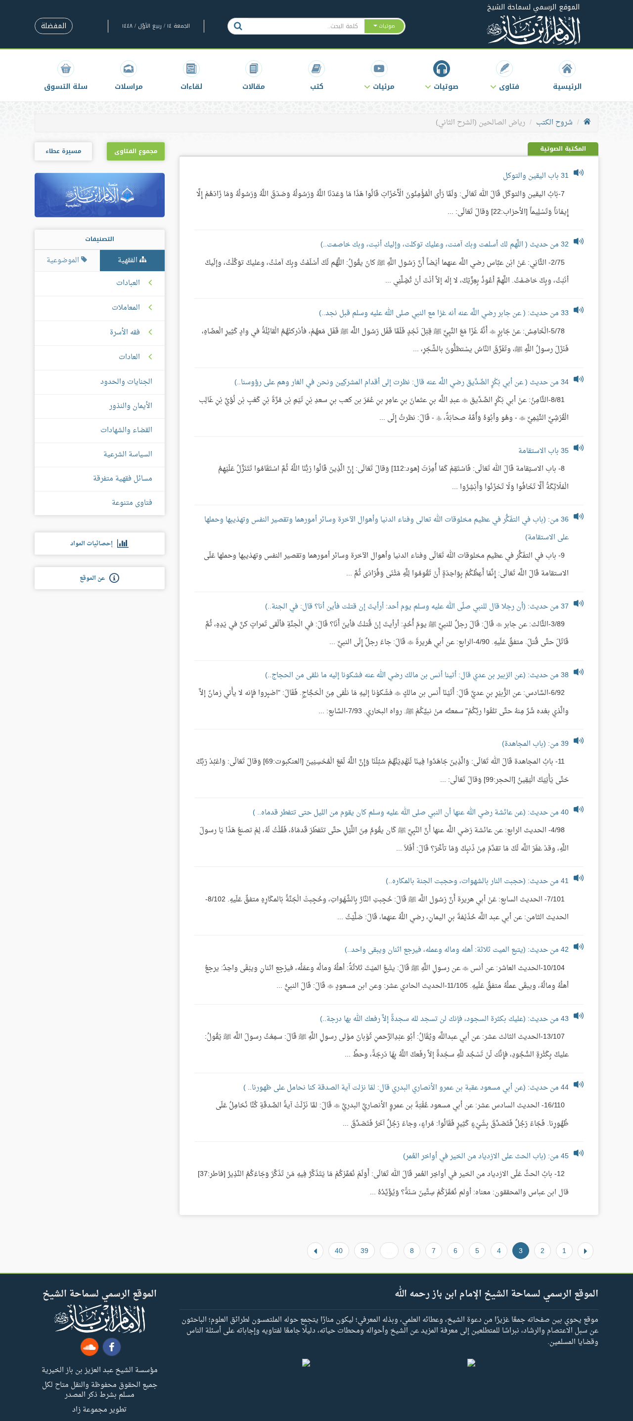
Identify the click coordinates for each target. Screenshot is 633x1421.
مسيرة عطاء (63, 151)
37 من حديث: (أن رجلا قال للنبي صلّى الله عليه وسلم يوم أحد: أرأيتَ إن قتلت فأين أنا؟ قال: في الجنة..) (417, 606)
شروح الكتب (554, 122)
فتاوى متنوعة (132, 503)
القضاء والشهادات (126, 430)
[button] (504, 75)
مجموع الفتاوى (135, 151)
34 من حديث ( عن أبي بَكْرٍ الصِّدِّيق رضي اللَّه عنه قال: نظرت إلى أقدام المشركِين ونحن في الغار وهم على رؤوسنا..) (401, 382)
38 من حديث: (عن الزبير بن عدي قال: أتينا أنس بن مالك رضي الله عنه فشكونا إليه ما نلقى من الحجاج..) (417, 675)
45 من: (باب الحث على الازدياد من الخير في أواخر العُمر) (486, 1156)
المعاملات (126, 308)
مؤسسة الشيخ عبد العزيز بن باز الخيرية (100, 1370)
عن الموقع (94, 578)
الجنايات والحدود (126, 382)
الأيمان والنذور (130, 406)
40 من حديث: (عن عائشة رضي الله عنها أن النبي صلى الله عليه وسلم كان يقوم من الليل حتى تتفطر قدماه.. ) (411, 812)
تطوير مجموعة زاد (99, 1409)
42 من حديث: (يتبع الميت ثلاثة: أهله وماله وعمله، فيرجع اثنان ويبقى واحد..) (457, 950)
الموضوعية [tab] (63, 260)
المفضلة (53, 26)
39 (364, 1251)
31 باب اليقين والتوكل (536, 176)
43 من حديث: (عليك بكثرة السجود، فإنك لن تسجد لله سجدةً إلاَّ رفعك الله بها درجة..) (444, 1019)
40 (339, 1251)
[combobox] (306, 26)
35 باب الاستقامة (543, 451)
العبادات (128, 283)
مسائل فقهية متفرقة (122, 479)
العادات (129, 358)
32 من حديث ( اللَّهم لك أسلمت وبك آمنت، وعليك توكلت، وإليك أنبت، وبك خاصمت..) (444, 244)
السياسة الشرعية (127, 454)
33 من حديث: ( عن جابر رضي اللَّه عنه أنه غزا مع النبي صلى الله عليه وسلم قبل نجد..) (444, 313)
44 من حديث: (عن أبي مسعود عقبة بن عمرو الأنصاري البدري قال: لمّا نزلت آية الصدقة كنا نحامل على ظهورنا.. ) (406, 1088)
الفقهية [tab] (128, 260)
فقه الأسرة (125, 333)
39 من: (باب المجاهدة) (535, 744)
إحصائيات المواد (93, 543)
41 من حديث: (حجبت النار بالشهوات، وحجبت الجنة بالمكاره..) (477, 881)
